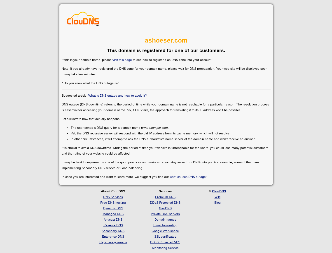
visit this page (122, 60)
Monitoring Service (165, 248)
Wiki (217, 197)
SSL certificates (165, 236)
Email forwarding (165, 225)
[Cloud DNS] (83, 20)
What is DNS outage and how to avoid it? (117, 95)
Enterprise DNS (113, 236)
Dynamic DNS (113, 208)
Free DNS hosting (113, 202)
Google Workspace (165, 231)
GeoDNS (165, 208)
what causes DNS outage (188, 177)
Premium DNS (165, 197)
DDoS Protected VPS (165, 242)
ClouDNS (219, 191)
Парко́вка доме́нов (113, 242)
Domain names (165, 219)
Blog (217, 202)
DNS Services (113, 197)
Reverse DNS (113, 225)
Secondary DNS (113, 231)
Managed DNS (113, 214)
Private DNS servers (165, 214)
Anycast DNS (113, 219)
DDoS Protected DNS (165, 202)
